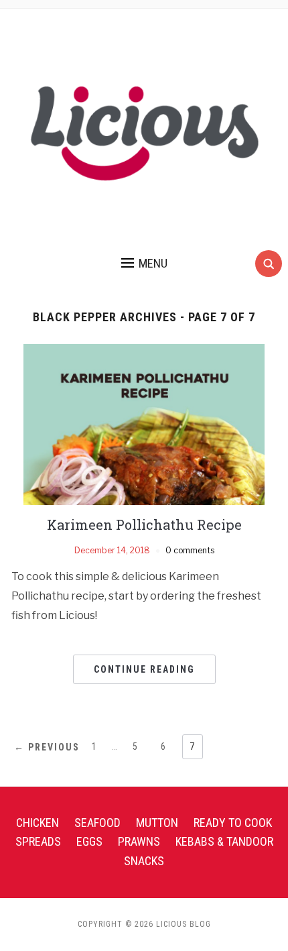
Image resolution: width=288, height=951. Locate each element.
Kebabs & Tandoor (224, 841)
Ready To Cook (233, 823)
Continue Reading (144, 669)
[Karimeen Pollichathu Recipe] (144, 423)
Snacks (144, 861)
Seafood (97, 823)
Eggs (89, 841)
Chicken (37, 823)
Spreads (38, 841)
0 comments (189, 550)
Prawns (139, 841)
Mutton (157, 823)
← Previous (47, 747)
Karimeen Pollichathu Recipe (144, 524)
